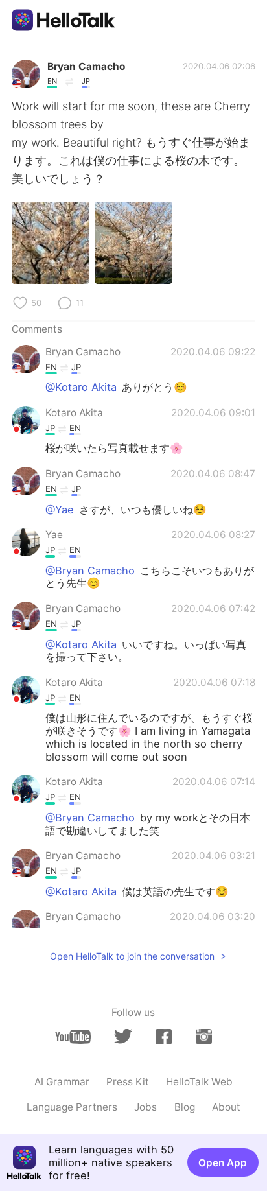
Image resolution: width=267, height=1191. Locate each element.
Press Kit (127, 1082)
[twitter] (123, 1036)
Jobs (145, 1107)
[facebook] (164, 1036)
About (226, 1107)
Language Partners (72, 1107)
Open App (222, 1163)
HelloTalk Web (199, 1082)
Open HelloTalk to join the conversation (132, 955)
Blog (184, 1107)
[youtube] (73, 1037)
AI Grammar (61, 1082)
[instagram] (204, 1036)
